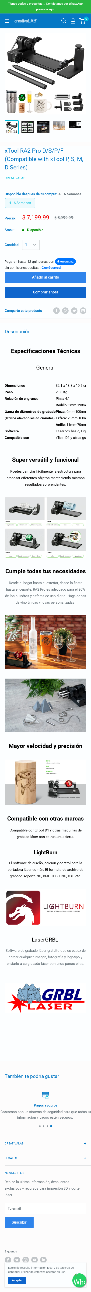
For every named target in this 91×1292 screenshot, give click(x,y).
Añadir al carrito (45, 277)
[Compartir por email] (83, 310)
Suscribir (19, 1222)
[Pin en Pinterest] (65, 310)
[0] (82, 21)
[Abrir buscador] (63, 21)
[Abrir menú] (7, 21)
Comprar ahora (45, 292)
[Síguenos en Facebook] (8, 1260)
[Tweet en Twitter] (74, 310)
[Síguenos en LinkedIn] (43, 1260)
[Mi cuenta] (73, 21)
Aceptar (17, 1280)
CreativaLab (15, 178)
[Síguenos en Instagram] (25, 1260)
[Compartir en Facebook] (56, 310)
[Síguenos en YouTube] (34, 1260)
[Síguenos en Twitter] (17, 1260)
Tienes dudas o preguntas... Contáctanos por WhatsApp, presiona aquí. (45, 6)
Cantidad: (12, 245)
